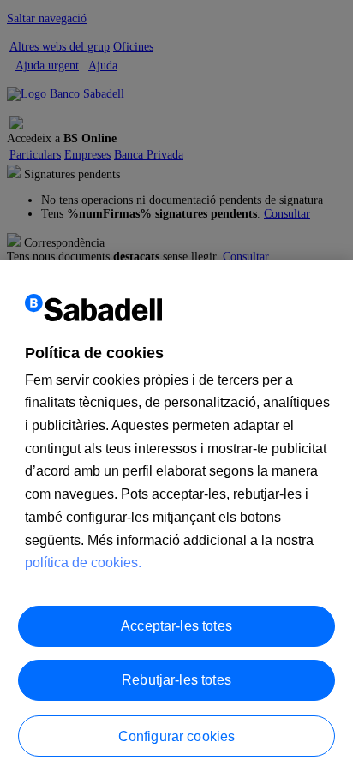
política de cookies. (83, 562)
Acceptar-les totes (176, 626)
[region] (176, 522)
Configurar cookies (177, 736)
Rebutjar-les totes (176, 680)
